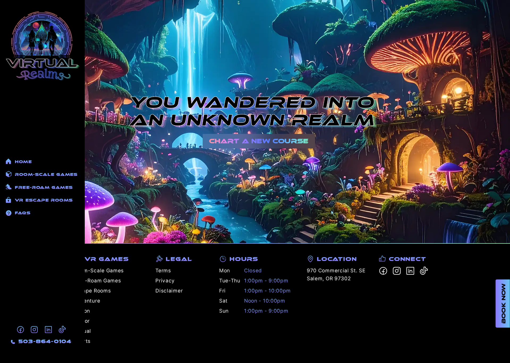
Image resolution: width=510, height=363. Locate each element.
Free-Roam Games (97, 281)
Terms (163, 271)
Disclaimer (169, 291)
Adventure (87, 301)
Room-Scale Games (99, 271)
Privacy (165, 281)
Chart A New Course (259, 141)
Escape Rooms (92, 291)
